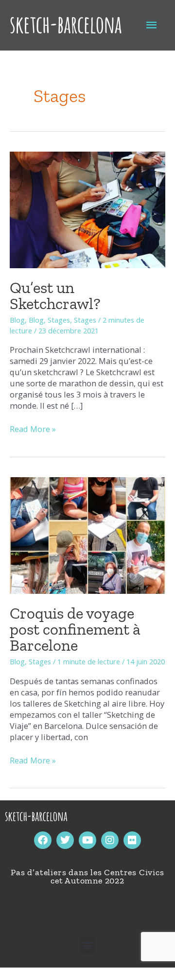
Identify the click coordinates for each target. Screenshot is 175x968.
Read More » (33, 428)
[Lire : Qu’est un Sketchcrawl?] (87, 208)
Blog (17, 320)
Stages (59, 320)
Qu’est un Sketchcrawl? (55, 295)
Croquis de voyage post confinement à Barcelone (75, 629)
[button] (88, 945)
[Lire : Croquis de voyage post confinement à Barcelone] (87, 534)
